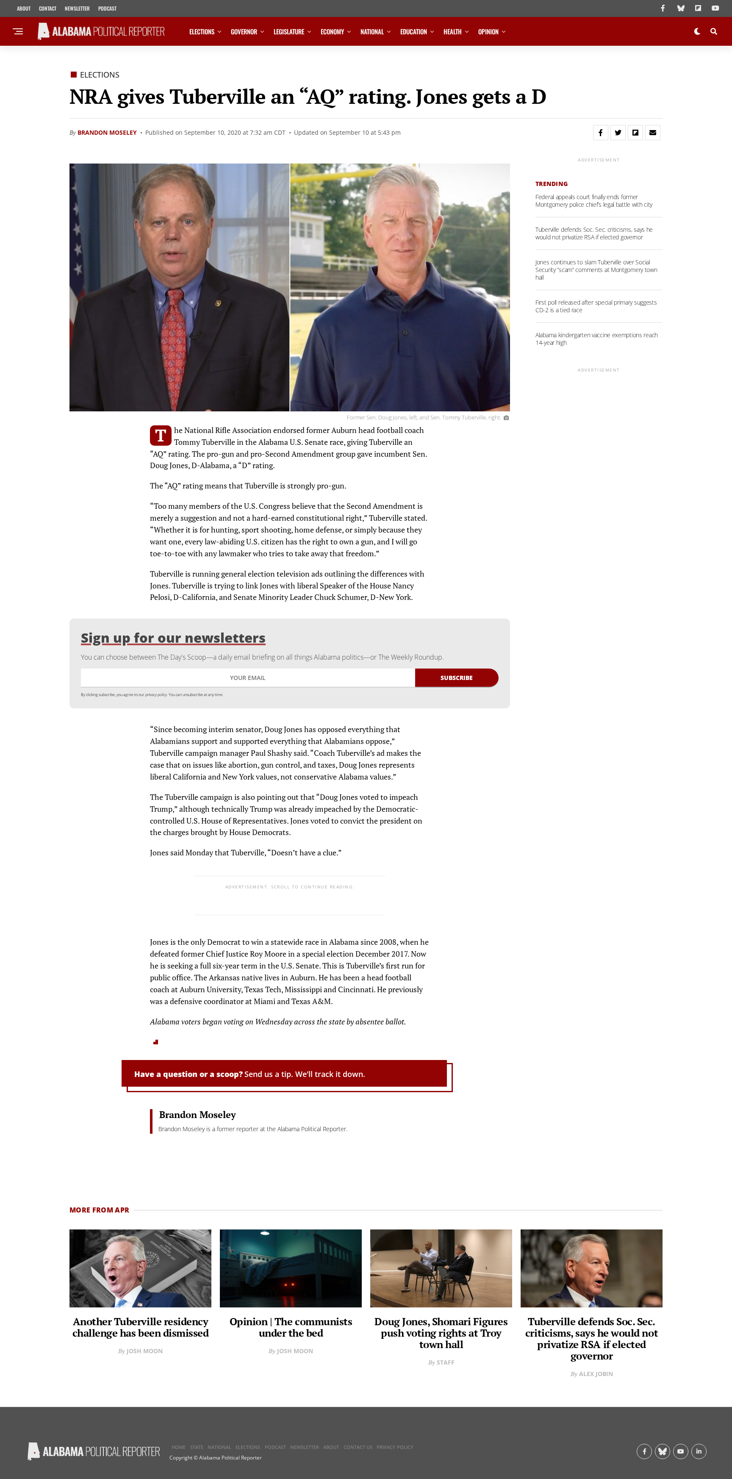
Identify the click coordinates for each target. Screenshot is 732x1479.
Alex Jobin (596, 1374)
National (372, 31)
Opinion (488, 31)
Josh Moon (145, 1351)
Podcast (107, 8)
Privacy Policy (395, 1447)
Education (413, 31)
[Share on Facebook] (600, 132)
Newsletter (77, 8)
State (196, 1447)
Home (179, 1447)
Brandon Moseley (107, 132)
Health (453, 31)
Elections (201, 31)
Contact (47, 8)
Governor (244, 31)
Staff (446, 1362)
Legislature (289, 31)
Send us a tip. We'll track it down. (304, 1074)
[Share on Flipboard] (635, 132)
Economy (332, 31)
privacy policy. (156, 694)
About (23, 8)
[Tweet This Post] (618, 132)
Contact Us (358, 1447)
